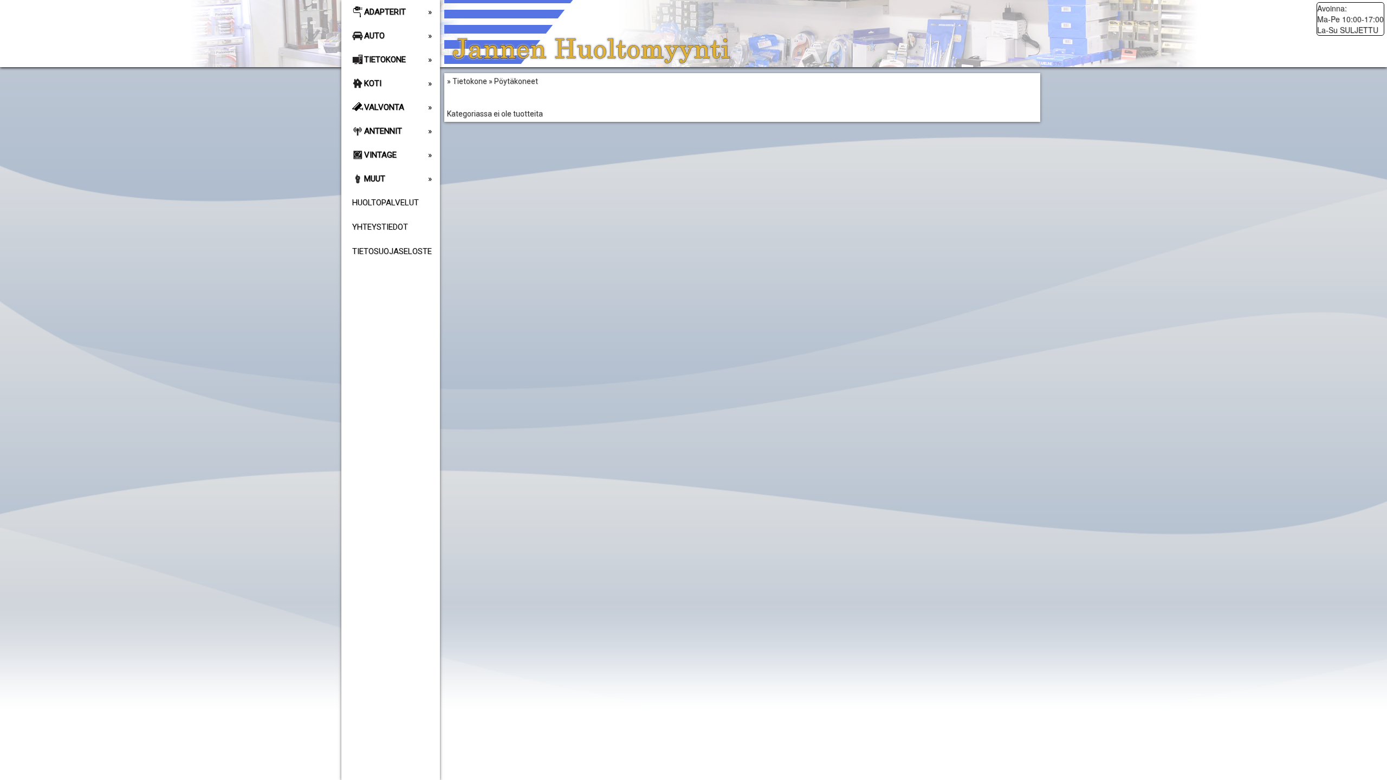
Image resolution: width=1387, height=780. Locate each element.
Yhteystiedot (380, 227)
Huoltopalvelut (385, 202)
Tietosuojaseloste (392, 251)
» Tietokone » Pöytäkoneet (495, 97)
